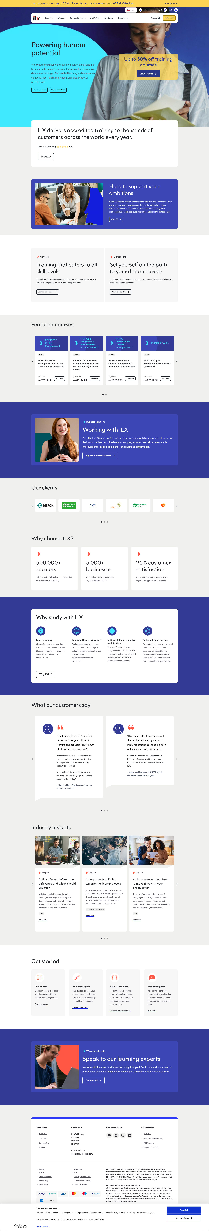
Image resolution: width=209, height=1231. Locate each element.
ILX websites (147, 1127)
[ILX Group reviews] (52, 1200)
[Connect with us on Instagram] (123, 1135)
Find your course (39, 90)
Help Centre (108, 18)
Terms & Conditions (45, 1177)
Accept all (184, 1210)
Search (154, 18)
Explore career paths (80, 1007)
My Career (60, 18)
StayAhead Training (151, 1147)
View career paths (119, 292)
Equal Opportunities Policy (82, 1177)
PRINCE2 (147, 1134)
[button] (103, 395)
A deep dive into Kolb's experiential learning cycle (103, 881)
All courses (43, 1134)
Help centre (151, 1011)
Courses (48, 18)
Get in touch (169, 18)
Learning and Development (95, 909)
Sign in (160, 10)
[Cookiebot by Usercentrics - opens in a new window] (20, 1226)
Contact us (76, 1127)
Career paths (44, 1143)
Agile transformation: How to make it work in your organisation (150, 883)
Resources (122, 18)
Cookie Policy (43, 1184)
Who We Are (94, 18)
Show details (42, 1226)
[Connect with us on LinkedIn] (129, 1135)
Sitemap (41, 1169)
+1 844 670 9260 (148, 10)
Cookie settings (182, 1218)
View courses (146, 73)
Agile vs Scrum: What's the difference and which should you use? (57, 883)
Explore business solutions (98, 455)
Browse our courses (45, 292)
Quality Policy (78, 1169)
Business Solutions (77, 18)
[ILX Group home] (36, 18)
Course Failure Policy (80, 1184)
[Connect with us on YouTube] (109, 1135)
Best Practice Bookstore (153, 1138)
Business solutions (58, 90)
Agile (41, 913)
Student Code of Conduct (82, 1181)
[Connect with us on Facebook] (116, 1135)
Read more (59, 378)
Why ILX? (46, 156)
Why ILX (114, 219)
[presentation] (32, 360)
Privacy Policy (43, 1181)
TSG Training (149, 1143)
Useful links (42, 1173)
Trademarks (77, 1173)
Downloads (43, 1138)
